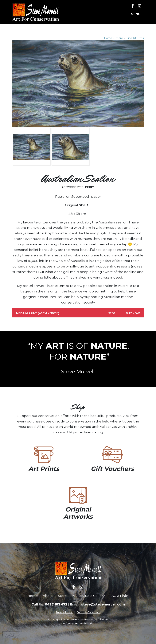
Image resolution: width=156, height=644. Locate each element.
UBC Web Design (84, 623)
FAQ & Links (119, 596)
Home (108, 38)
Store (119, 38)
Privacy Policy (64, 612)
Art (74, 596)
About (48, 596)
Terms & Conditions (88, 612)
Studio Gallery (93, 596)
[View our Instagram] (139, 6)
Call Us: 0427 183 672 (49, 604)
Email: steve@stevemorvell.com (97, 604)
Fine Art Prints (135, 38)
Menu (135, 14)
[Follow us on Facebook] (133, 6)
